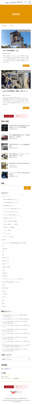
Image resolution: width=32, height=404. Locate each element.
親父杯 (3, 239)
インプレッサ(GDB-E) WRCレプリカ (11, 215)
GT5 (3, 254)
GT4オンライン (5, 264)
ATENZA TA (4, 276)
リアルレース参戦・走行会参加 (10, 221)
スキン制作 (4, 294)
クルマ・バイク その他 (8, 236)
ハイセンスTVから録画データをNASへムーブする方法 (15, 321)
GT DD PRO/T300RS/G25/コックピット (11, 282)
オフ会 (3, 297)
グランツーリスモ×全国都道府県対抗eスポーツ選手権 (14, 243)
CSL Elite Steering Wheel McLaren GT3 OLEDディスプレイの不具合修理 (19, 126)
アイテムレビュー (7, 233)
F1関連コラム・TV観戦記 (9, 227)
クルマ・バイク (5, 196)
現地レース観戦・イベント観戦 (10, 224)
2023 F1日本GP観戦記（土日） (11, 50)
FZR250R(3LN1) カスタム (9, 205)
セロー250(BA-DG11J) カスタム (10, 202)
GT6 (3, 251)
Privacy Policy (25, 400)
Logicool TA (4, 273)
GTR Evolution (5, 288)
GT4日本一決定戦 (6, 267)
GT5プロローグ (5, 257)
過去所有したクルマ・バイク (9, 218)
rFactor (3, 291)
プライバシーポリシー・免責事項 (9, 378)
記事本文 (26, 65)
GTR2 (3, 285)
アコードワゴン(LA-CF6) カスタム (10, 211)
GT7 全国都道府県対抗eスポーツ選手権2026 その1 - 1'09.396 (19, 136)
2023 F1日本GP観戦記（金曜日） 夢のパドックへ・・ (15, 91)
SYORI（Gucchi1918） (8, 323)
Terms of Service (15, 401)
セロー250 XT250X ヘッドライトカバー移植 (12, 315)
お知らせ (4, 306)
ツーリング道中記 (7, 230)
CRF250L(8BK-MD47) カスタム (10, 199)
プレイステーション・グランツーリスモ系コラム (13, 279)
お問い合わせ (4, 376)
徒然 (3, 303)
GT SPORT (4, 249)
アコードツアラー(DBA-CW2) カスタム (12, 208)
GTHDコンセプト (6, 260)
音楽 (3, 300)
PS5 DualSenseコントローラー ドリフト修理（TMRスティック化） (19, 154)
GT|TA (3, 270)
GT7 (3, 246)
